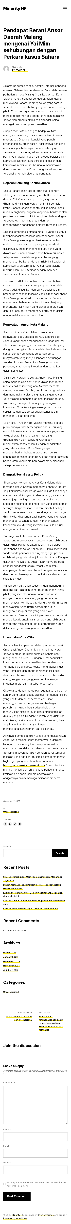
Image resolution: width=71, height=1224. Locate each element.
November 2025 (11, 965)
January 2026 (10, 957)
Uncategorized (11, 811)
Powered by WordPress (15, 1218)
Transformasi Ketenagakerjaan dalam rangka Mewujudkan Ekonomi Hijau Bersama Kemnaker (51, 1023)
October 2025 (10, 970)
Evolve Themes (46, 1215)
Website (7, 1162)
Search (7, 846)
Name (7, 1129)
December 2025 (11, 961)
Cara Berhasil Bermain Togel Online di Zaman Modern (30, 908)
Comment (9, 1082)
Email (7, 1146)
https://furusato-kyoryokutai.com (24, 765)
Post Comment (17, 1196)
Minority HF (17, 1215)
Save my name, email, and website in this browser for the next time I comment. (36, 1184)
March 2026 (9, 952)
